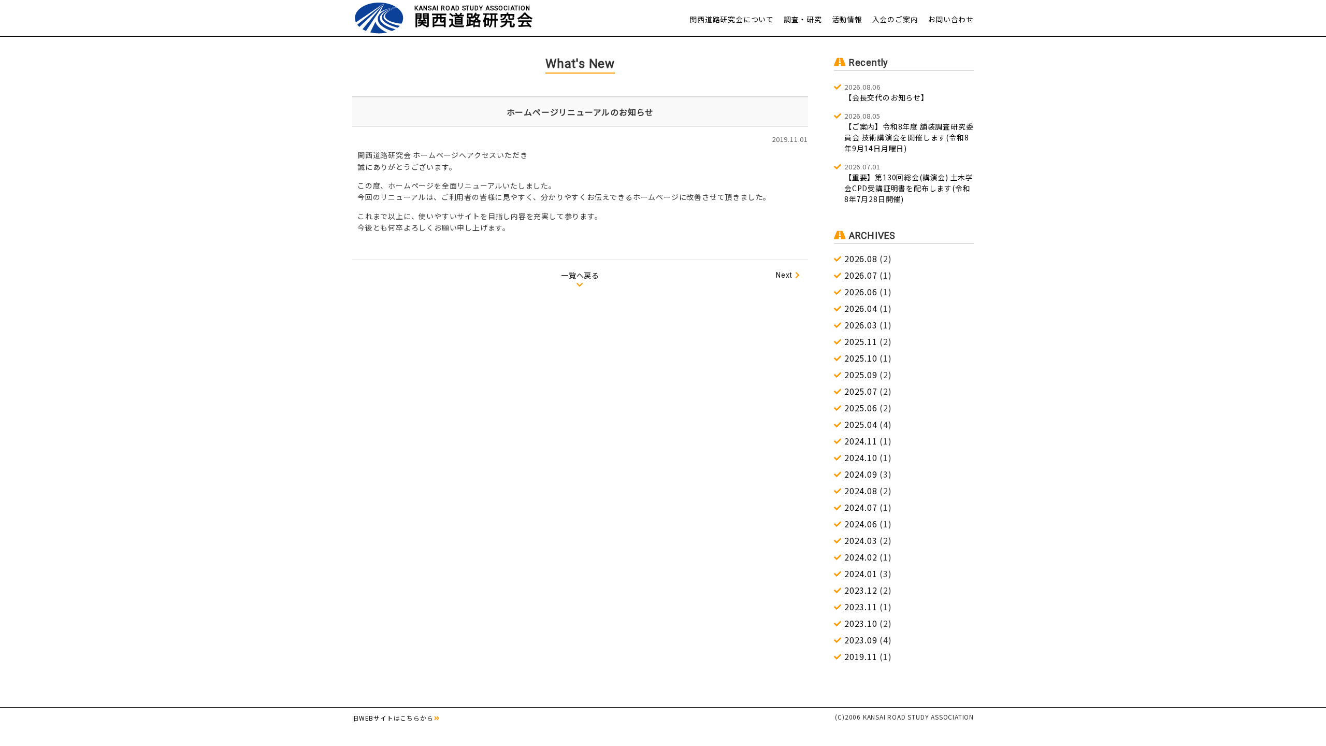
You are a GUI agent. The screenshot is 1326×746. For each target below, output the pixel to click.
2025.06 (860, 407)
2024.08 (860, 490)
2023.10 (860, 623)
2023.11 (860, 606)
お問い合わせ (951, 19)
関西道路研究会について (731, 19)
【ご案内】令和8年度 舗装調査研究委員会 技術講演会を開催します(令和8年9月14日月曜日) (908, 132)
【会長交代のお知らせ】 (886, 92)
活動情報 (847, 19)
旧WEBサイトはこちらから (392, 717)
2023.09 (860, 640)
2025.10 (860, 358)
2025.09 (860, 374)
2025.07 (860, 391)
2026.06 (860, 291)
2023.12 (860, 590)
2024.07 (860, 507)
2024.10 (860, 457)
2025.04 (860, 424)
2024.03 (860, 540)
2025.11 (860, 341)
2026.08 (860, 258)
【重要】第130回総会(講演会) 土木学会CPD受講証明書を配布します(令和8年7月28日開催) (908, 183)
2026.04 (860, 308)
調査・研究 (803, 19)
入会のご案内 (895, 19)
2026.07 (860, 275)
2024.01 (860, 573)
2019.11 (860, 656)
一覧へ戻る (580, 275)
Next (784, 275)
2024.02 (860, 557)
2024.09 (860, 474)
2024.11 (860, 441)
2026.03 (860, 325)
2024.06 (860, 524)
